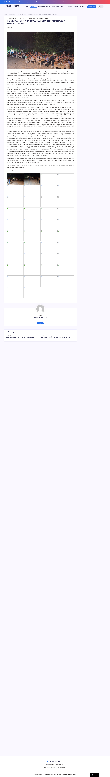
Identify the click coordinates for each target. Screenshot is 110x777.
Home (5, 14)
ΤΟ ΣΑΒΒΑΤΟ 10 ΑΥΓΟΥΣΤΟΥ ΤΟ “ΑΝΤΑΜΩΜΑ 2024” (19, 337)
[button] (91, 6)
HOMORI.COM (11, 6)
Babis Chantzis (40, 317)
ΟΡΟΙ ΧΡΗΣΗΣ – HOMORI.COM (54, 764)
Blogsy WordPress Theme (69, 774)
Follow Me (40, 323)
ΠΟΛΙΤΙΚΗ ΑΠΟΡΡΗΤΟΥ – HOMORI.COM (54, 767)
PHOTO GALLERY (12, 14)
